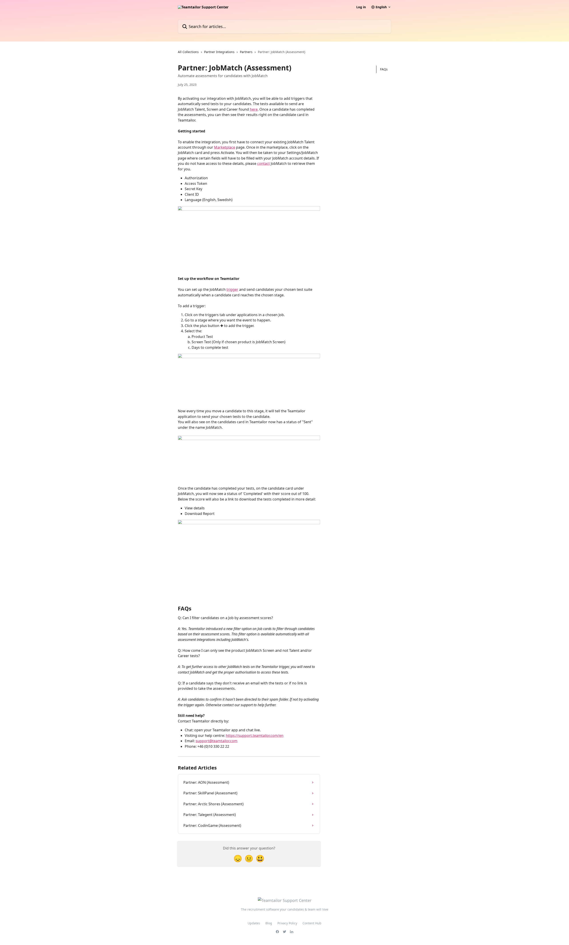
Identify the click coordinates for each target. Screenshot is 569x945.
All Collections (188, 52)
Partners (246, 52)
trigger (232, 289)
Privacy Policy (287, 923)
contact (263, 163)
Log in (361, 7)
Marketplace (224, 147)
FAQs (384, 69)
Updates (254, 923)
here (254, 109)
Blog (268, 923)
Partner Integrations (219, 52)
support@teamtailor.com (216, 740)
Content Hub (312, 923)
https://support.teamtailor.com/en (254, 735)
